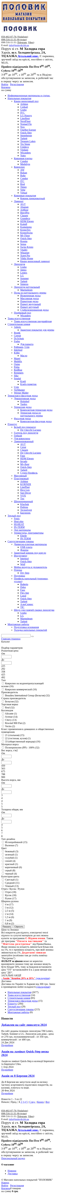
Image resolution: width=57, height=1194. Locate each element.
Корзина (5, 87)
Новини (12, 1170)
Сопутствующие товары (21, 1009)
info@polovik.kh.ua (19, 45)
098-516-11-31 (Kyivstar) (14, 39)
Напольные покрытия (19, 992)
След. (32, 1102)
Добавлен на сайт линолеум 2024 (24, 1024)
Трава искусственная (19, 995)
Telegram (22, 42)
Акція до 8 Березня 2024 (18, 1075)
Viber (30, 42)
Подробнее (7, 1045)
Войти (4, 84)
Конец (40, 1102)
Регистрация (17, 84)
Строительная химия (19, 998)
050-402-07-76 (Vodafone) (14, 36)
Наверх (5, 1182)
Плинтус (12, 1003)
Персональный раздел (13, 1158)
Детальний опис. (28, 56)
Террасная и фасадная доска (23, 1000)
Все (48, 1102)
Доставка (13, 1173)
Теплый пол (14, 1006)
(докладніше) (43, 986)
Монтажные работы (18, 1012)
